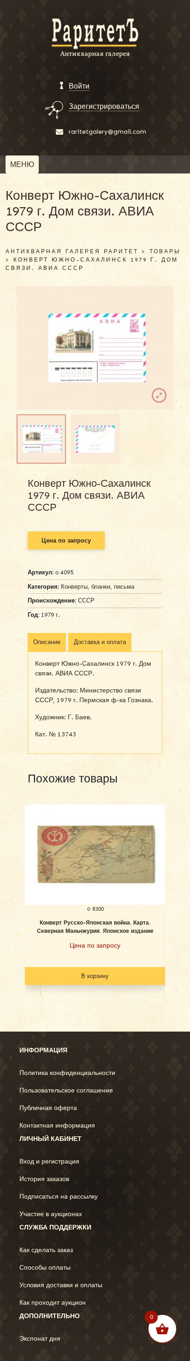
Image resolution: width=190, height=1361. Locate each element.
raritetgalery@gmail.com (107, 132)
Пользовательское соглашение (66, 1090)
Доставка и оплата (100, 642)
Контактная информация (57, 1125)
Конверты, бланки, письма (97, 586)
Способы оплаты (45, 1267)
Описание (46, 642)
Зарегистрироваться (104, 106)
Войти (79, 86)
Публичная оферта (48, 1108)
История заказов (44, 1179)
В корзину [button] (95, 976)
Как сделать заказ (46, 1250)
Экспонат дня (39, 1339)
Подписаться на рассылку (58, 1196)
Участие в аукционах (50, 1214)
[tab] (47, 642)
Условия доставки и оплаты (60, 1285)
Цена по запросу (66, 540)
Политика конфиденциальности (67, 1073)
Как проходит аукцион (52, 1303)
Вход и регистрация (49, 1161)
